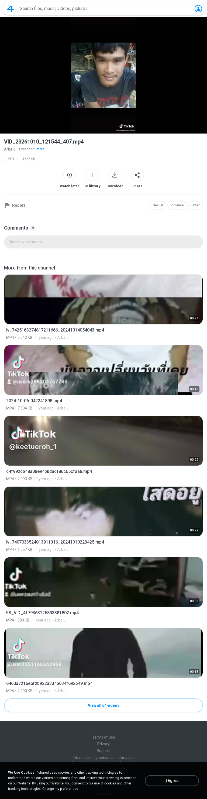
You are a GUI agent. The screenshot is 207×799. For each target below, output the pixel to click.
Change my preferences (60, 789)
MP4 (11, 159)
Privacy (103, 744)
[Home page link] (10, 8)
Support (104, 751)
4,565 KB (28, 159)
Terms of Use (103, 737)
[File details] (103, 307)
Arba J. (10, 149)
